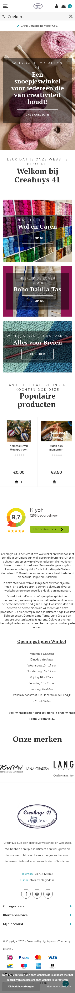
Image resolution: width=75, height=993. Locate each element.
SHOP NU (37, 238)
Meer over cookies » (59, 986)
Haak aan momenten (56, 447)
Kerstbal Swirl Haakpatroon (19, 447)
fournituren (33, 623)
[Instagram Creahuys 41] (37, 894)
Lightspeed (49, 941)
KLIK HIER (37, 354)
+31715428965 (43, 873)
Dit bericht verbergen (21, 986)
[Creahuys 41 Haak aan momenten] (56, 431)
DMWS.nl (8, 949)
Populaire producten (37, 400)
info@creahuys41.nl (42, 880)
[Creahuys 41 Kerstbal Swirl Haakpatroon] (18, 431)
